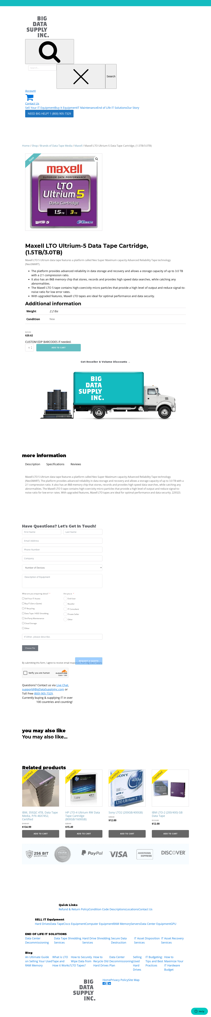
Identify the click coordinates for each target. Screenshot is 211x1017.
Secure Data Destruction (119, 940)
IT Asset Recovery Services (172, 940)
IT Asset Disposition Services (147, 940)
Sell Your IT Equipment (40, 107)
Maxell (78, 145)
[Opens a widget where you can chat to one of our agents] (199, 1011)
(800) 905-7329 (43, 693)
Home (26, 145)
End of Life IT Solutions (112, 107)
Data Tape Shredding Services (67, 940)
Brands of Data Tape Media (56, 145)
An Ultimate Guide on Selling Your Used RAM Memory (38, 961)
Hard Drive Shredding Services (96, 940)
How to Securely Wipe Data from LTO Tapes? (81, 961)
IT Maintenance (87, 107)
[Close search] (81, 76)
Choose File (30, 648)
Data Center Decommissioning (37, 940)
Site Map (133, 980)
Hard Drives (42, 924)
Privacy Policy (119, 980)
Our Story (133, 107)
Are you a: (67, 593)
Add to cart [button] (41, 833)
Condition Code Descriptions (107, 909)
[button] (96, 159)
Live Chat (62, 685)
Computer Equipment (99, 924)
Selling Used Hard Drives (137, 963)
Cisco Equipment (74, 924)
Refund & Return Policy (74, 909)
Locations (132, 909)
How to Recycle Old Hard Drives (101, 961)
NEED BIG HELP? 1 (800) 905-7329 (49, 113)
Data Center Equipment (155, 924)
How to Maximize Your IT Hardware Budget (173, 963)
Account (30, 91)
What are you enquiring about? (35, 593)
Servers (135, 924)
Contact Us (32, 103)
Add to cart (59, 347)
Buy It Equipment (66, 107)
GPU (173, 924)
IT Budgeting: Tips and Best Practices (154, 961)
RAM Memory (122, 924)
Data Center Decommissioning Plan (121, 961)
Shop (35, 145)
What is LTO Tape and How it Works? (61, 961)
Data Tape (56, 924)
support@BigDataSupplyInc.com (43, 689)
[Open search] (49, 51)
